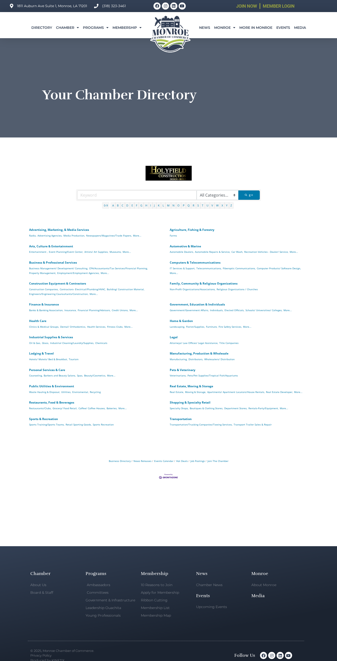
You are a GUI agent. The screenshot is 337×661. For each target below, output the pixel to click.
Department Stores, (235, 408)
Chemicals (101, 343)
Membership (124, 27)
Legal (174, 337)
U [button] (207, 205)
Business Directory (120, 461)
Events (283, 27)
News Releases (142, 461)
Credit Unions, (120, 310)
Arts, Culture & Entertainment (51, 246)
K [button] (159, 205)
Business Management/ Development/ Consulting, (58, 268)
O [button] (178, 205)
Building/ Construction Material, (125, 289)
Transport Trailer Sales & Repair (253, 424)
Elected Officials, (234, 310)
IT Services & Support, (182, 268)
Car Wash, (237, 252)
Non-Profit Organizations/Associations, (192, 289)
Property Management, (42, 273)
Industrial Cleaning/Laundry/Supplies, (72, 343)
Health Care (37, 321)
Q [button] (188, 205)
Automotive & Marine (185, 246)
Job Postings (197, 461)
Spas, (80, 375)
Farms (173, 235)
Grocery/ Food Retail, (65, 408)
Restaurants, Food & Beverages (51, 402)
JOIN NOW (246, 6)
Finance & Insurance (44, 304)
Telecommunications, (209, 268)
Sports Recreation (103, 424)
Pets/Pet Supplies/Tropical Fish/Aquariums (212, 375)
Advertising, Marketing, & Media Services (59, 230)
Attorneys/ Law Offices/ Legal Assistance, (194, 343)
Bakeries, (112, 408)
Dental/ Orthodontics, (73, 326)
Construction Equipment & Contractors (57, 283)
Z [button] (231, 205)
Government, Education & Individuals (197, 304)
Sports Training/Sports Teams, (46, 424)
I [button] (150, 205)
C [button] (122, 205)
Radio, (32, 235)
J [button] (154, 205)
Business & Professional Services (53, 262)
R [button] (193, 205)
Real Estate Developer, (279, 392)
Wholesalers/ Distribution (219, 359)
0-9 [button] (106, 205)
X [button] (222, 205)
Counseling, (35, 375)
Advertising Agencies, (49, 235)
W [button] (217, 205)
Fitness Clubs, (115, 326)
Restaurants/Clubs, (40, 408)
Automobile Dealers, (182, 252)
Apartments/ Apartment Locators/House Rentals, (236, 392)
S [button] (198, 205)
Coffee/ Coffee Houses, (91, 408)
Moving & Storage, (195, 392)
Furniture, (211, 326)
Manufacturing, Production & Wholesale (199, 353)
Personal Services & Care (47, 370)
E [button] (132, 205)
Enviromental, (80, 392)
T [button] (202, 205)
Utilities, (66, 392)
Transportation (181, 419)
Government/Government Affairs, (189, 310)
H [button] (146, 205)
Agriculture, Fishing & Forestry (192, 230)
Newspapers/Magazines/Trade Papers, (109, 235)
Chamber (65, 27)
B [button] (118, 205)
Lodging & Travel (41, 353)
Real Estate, (177, 392)
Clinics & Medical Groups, (44, 326)
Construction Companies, (43, 289)
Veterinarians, (178, 375)
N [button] (173, 205)
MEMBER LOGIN (279, 6)
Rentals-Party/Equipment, (263, 408)
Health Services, (96, 326)
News (204, 27)
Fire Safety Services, (230, 326)
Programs (93, 27)
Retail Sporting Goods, (79, 424)
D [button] (127, 205)
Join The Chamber (217, 461)
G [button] (141, 205)
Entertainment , (38, 252)
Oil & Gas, (35, 343)
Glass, (45, 343)
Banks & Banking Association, (46, 310)
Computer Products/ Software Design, (279, 268)
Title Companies (229, 343)
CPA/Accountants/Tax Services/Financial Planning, (118, 268)
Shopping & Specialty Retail (190, 402)
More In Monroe (255, 27)
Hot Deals (182, 461)
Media (300, 27)
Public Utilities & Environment (51, 386)
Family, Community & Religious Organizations (204, 283)
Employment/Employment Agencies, (78, 273)
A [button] (113, 205)
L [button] (163, 205)
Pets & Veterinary (182, 370)
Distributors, (195, 359)
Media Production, (74, 235)
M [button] (168, 205)
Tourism (73, 359)
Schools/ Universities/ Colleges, (263, 310)
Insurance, (70, 310)
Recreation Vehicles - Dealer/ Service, (266, 252)
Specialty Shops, (179, 408)
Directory (41, 27)
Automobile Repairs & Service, (212, 252)
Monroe (222, 27)
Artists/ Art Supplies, (96, 252)
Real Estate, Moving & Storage (191, 386)
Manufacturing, (178, 359)
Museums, (115, 252)
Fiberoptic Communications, (239, 268)
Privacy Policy (41, 655)
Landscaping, (177, 326)
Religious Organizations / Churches (237, 289)
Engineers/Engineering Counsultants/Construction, (58, 294)
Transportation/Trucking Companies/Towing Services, (201, 424)
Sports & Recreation (43, 419)
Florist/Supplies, (195, 326)
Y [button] (226, 205)
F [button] (136, 205)
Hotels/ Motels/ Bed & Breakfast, (48, 359)
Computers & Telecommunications (195, 262)
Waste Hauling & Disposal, (44, 392)
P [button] (184, 205)
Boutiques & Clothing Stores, (206, 408)
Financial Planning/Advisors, (94, 310)
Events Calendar (163, 461)
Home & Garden (181, 321)
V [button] (212, 205)
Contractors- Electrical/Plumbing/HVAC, (83, 289)
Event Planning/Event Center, (66, 252)
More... (137, 235)
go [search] (251, 195)
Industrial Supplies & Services (51, 337)
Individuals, (216, 310)
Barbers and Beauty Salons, (60, 375)
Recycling (95, 392)
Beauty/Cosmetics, (95, 375)
